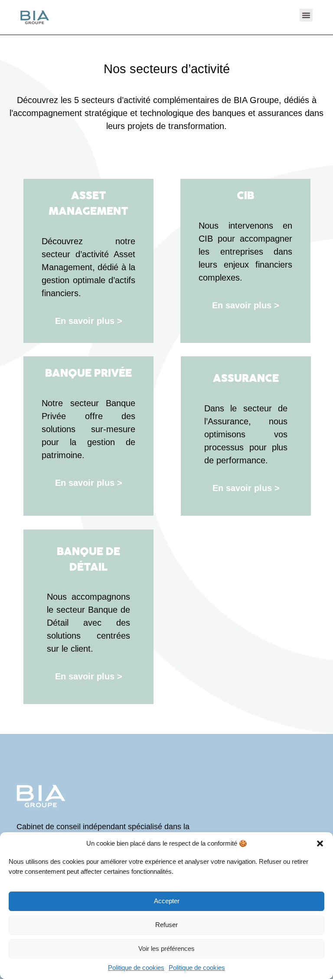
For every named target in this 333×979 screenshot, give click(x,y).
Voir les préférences (166, 948)
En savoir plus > (88, 321)
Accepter (167, 901)
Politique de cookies (136, 967)
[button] (320, 843)
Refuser (166, 924)
